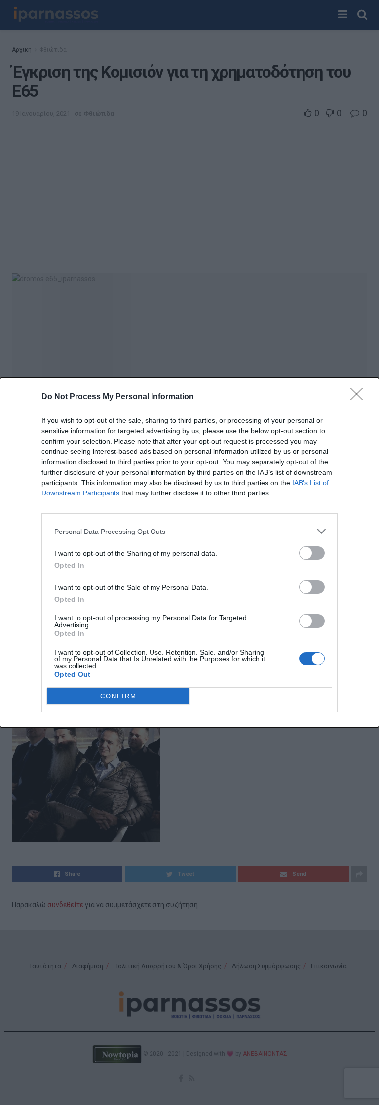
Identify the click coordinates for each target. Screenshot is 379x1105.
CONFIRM (118, 696)
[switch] (312, 553)
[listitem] (189, 531)
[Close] (359, 397)
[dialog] (189, 552)
